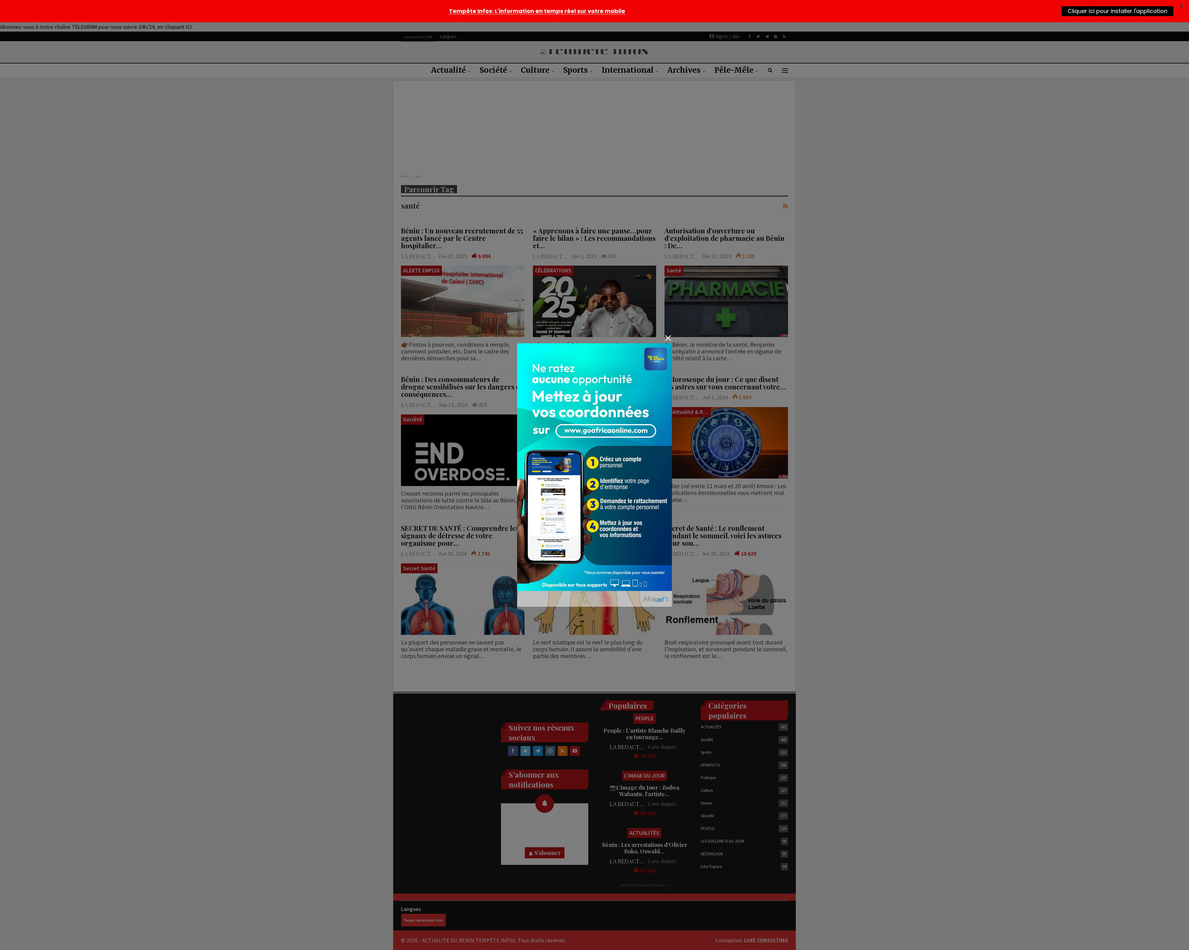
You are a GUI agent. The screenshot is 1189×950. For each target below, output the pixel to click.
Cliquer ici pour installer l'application (1117, 11)
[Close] (668, 338)
